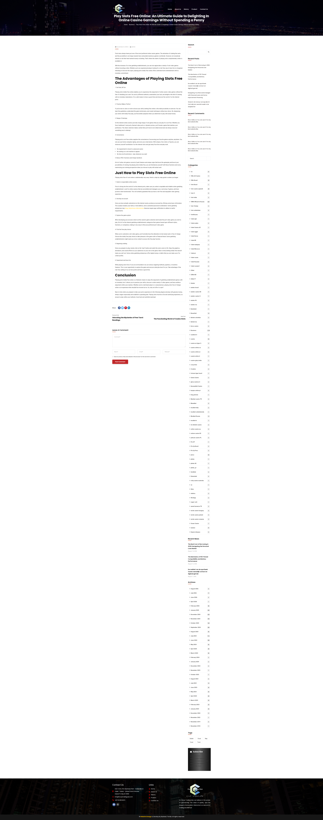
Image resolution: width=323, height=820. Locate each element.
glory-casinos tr (200, 382)
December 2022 (200, 713)
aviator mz (200, 304)
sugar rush (200, 502)
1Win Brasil (200, 180)
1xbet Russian (200, 262)
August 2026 (200, 589)
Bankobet (200, 309)
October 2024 (200, 623)
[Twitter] (122, 307)
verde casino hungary (200, 510)
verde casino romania (200, 519)
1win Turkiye (200, 206)
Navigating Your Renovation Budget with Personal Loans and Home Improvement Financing (199, 95)
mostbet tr (200, 420)
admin (133, 47)
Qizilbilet (200, 472)
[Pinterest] (125, 307)
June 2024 (200, 640)
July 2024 (200, 636)
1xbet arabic (200, 223)
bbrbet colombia (200, 317)
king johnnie (200, 395)
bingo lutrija (128, 208)
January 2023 (200, 709)
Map (206, 738)
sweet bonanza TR (200, 506)
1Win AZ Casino (200, 176)
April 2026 (200, 601)
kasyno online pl (200, 390)
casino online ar (200, 352)
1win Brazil (200, 184)
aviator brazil (200, 287)
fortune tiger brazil (200, 373)
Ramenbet (200, 476)
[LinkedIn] (129, 307)
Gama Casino (200, 377)
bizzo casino (200, 326)
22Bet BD (200, 274)
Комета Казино (200, 532)
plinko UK (200, 463)
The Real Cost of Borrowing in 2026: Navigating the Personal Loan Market (199, 67)
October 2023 (200, 674)
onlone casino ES (200, 433)
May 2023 (200, 691)
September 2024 (200, 627)
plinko (200, 459)
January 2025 (200, 610)
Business (132, 24)
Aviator (200, 283)
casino (200, 339)
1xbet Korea (200, 236)
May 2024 (200, 644)
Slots (200, 489)
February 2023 (200, 704)
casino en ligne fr (200, 343)
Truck (198, 742)
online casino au (200, 429)
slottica (200, 493)
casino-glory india (200, 360)
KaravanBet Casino (200, 386)
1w (200, 171)
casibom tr (200, 334)
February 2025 (200, 606)
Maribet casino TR (200, 399)
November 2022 (200, 717)
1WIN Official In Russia (200, 201)
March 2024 (200, 653)
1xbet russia (200, 257)
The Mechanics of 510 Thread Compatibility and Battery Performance (197, 76)
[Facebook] (119, 307)
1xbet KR (200, 240)
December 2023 (200, 666)
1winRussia (200, 214)
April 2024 (200, 649)
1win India (200, 197)
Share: (114, 308)
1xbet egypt (200, 232)
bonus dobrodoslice (138, 208)
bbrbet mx (200, 322)
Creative (200, 369)
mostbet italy (200, 407)
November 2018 (200, 726)
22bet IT (200, 279)
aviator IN (200, 300)
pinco (200, 455)
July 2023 (200, 683)
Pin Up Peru (200, 450)
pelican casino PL (200, 437)
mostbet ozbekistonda (200, 412)
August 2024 (200, 631)
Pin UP (200, 442)
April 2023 (200, 696)
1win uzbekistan (200, 210)
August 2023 (200, 679)
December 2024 (200, 614)
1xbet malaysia (200, 244)
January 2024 (200, 661)
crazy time (200, 365)
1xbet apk (200, 219)
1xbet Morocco (200, 249)
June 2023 (200, 687)
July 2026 (200, 593)
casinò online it (200, 356)
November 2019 (200, 722)
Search (191, 45)
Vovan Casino (200, 523)
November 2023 (200, 670)
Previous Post (115, 315)
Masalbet (200, 403)
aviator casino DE (200, 292)
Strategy (200, 497)
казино (200, 528)
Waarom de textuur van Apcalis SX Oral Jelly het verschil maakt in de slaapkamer (199, 104)
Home (126, 24)
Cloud (199, 738)
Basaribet (200, 313)
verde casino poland (200, 515)
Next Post (183, 316)
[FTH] (118, 9)
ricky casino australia (200, 480)
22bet (200, 270)
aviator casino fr (200, 296)
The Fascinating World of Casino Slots (169, 319)
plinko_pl (200, 467)
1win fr (200, 193)
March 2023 (200, 700)
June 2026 (200, 597)
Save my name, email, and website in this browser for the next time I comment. (135, 356)
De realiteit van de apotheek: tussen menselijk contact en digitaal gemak (197, 86)
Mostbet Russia (200, 416)
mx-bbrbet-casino (200, 425)
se (200, 485)
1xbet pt (200, 253)
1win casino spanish (200, 189)
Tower (191, 742)
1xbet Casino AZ (200, 227)
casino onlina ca (200, 347)
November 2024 (200, 619)
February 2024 (200, 657)
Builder (192, 738)
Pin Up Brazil (200, 446)
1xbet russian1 (200, 266)
